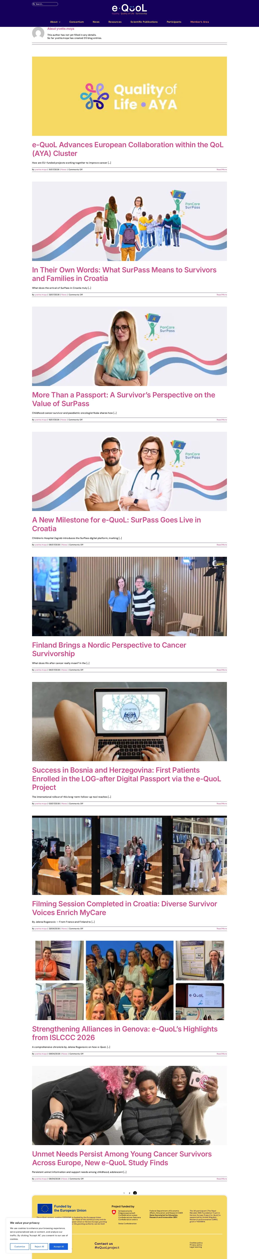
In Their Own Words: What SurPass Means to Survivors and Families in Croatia (124, 274)
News (63, 169)
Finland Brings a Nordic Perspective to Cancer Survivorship (109, 649)
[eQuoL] (129, 4)
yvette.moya (41, 169)
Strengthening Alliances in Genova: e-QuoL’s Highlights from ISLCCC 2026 (124, 1033)
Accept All (59, 1246)
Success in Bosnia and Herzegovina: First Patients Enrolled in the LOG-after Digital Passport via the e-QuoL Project (126, 779)
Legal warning (196, 1247)
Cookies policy (196, 1243)
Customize (19, 1246)
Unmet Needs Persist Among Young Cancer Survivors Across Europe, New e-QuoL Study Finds (122, 1158)
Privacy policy (196, 1245)
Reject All (39, 1246)
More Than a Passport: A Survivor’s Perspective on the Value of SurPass (123, 399)
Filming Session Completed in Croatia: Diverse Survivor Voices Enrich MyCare (124, 908)
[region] (39, 1235)
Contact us (104, 1243)
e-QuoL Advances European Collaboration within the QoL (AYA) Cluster (127, 149)
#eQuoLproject (107, 1247)
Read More (222, 169)
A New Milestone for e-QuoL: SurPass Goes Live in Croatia (116, 524)
